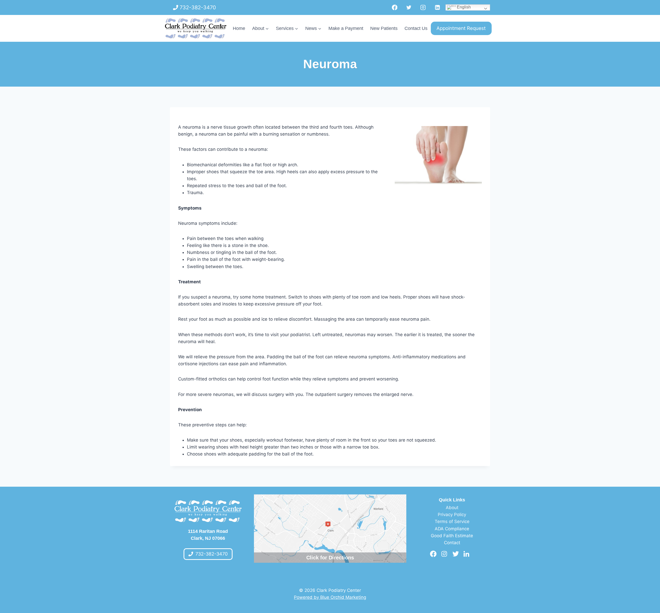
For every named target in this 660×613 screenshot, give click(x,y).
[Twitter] (408, 7)
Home (239, 28)
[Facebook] (394, 7)
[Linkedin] (437, 7)
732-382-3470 (198, 7)
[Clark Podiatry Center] (195, 28)
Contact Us (416, 28)
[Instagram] (423, 7)
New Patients (384, 28)
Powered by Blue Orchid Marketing (330, 597)
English (463, 7)
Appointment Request (461, 28)
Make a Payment (345, 28)
